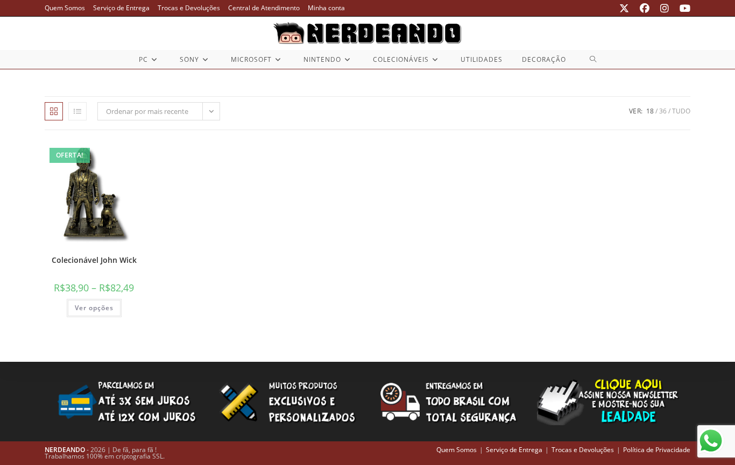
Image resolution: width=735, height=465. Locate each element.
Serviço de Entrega (121, 7)
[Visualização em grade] (54, 111)
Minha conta (326, 7)
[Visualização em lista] (77, 111)
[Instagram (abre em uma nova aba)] (664, 8)
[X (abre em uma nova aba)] (624, 8)
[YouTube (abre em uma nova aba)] (682, 8)
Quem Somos (65, 7)
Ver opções (94, 307)
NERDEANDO (65, 449)
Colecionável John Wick (94, 260)
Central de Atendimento (264, 7)
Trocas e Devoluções (189, 7)
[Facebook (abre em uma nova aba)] (644, 8)
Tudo (681, 111)
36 (663, 111)
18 (650, 111)
